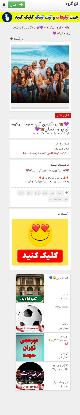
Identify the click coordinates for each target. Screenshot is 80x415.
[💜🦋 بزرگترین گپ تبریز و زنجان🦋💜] (40, 102)
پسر (52, 193)
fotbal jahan (61, 307)
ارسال (14, 4)
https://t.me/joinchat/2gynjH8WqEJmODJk (46, 153)
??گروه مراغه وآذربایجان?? (60, 367)
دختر (29, 193)
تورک (37, 193)
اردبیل (60, 193)
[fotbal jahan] (30, 331)
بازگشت (18, 39)
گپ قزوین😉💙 (58, 278)
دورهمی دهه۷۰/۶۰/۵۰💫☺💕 (58, 340)
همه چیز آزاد (55, 199)
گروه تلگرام (54, 28)
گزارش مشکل (63, 115)
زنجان (21, 193)
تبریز (45, 193)
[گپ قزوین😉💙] (30, 302)
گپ (66, 199)
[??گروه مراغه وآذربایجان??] (30, 389)
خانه (67, 28)
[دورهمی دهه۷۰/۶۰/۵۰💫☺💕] (30, 360)
